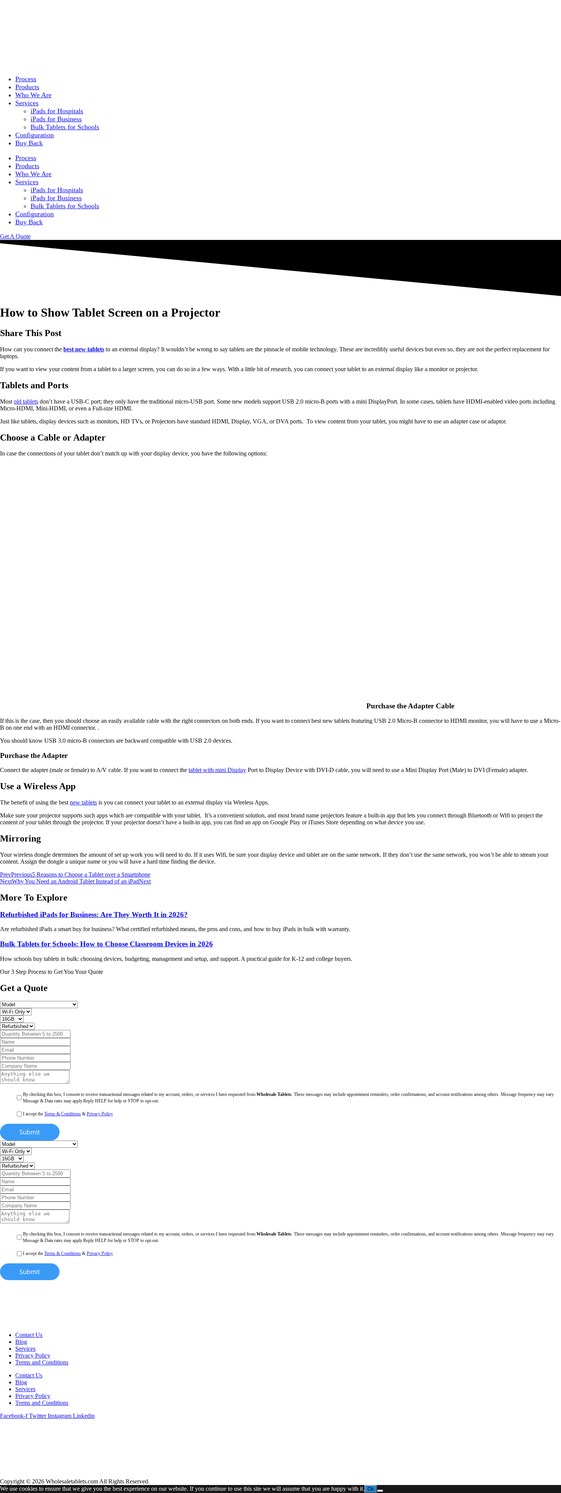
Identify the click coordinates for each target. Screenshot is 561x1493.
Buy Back (29, 143)
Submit (29, 1132)
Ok (371, 1489)
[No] (380, 1491)
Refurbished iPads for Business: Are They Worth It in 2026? (94, 915)
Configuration (34, 135)
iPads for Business (56, 119)
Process (25, 79)
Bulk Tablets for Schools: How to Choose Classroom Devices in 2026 (106, 944)
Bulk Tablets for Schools (65, 127)
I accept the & (68, 1114)
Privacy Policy (100, 1114)
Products (27, 87)
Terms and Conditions (41, 1362)
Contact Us (28, 1335)
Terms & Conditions (62, 1114)
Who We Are (33, 95)
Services (27, 103)
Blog (21, 1342)
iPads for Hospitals (57, 111)
